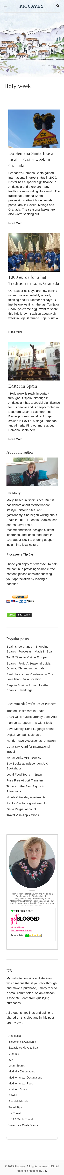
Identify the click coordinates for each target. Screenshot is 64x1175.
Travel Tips (15, 1107)
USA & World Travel (21, 1119)
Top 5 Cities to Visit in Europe (26, 657)
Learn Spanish (17, 1065)
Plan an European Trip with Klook (29, 722)
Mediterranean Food (21, 1083)
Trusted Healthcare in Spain (25, 711)
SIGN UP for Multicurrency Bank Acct (31, 717)
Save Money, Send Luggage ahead (30, 729)
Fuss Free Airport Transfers (25, 780)
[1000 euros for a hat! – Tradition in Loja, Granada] (34, 252)
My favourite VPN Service (23, 757)
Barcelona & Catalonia (22, 1041)
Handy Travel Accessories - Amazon (31, 740)
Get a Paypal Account (21, 809)
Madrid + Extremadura (22, 1071)
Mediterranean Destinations (25, 1077)
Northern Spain (18, 1089)
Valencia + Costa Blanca (23, 1125)
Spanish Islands (18, 1101)
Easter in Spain (22, 386)
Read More (15, 223)
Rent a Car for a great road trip (27, 803)
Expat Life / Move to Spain (24, 1047)
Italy (11, 1059)
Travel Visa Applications (22, 815)
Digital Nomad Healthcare (23, 734)
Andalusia (15, 1035)
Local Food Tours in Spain (24, 774)
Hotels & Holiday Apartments (26, 797)
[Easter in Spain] (34, 361)
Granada (14, 1053)
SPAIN (13, 1095)
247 (45, 1170)
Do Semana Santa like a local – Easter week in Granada (30, 159)
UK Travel (15, 1113)
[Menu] (6, 6)
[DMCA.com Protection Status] (19, 616)
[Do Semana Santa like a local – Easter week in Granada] (34, 129)
